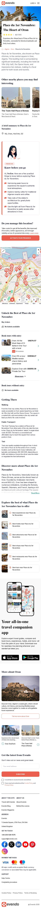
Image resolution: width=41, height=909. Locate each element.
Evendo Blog (6, 806)
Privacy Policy (9, 785)
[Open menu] (38, 3)
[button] (20, 274)
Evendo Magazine (8, 810)
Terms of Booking (30, 893)
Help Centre (6, 878)
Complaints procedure (9, 882)
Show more (19, 376)
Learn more (34, 233)
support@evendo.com (9, 839)
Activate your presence (20, 238)
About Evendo (21, 802)
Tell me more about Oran (20, 716)
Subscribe (20, 774)
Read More (35, 493)
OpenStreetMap (6, 247)
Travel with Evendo (8, 802)
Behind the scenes (23, 806)
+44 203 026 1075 (8, 835)
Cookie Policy (28, 783)
